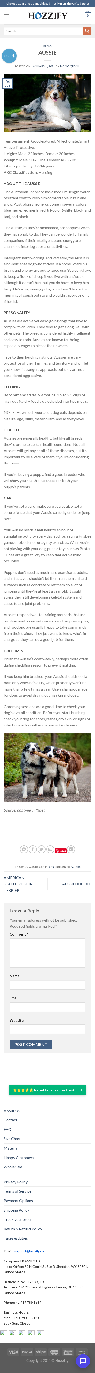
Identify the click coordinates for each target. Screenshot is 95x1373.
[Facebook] (3, 1333)
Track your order (18, 1219)
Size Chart (12, 1138)
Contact (10, 1120)
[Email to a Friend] (50, 849)
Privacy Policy (16, 1182)
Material (11, 1148)
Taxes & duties (16, 1238)
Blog (47, 46)
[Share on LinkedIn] (71, 849)
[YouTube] (22, 1333)
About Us (12, 1110)
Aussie (75, 867)
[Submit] (87, 31)
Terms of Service (17, 1191)
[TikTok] (40, 1333)
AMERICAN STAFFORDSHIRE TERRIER (19, 883)
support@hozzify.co (29, 1251)
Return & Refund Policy (23, 1228)
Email (14, 998)
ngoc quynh (70, 66)
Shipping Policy (16, 1210)
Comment (19, 934)
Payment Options (18, 1200)
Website (17, 1020)
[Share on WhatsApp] (24, 849)
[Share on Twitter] (42, 849)
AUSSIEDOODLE (76, 884)
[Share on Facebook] (33, 849)
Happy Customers (19, 1157)
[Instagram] (12, 1333)
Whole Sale (13, 1166)
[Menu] (7, 16)
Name (14, 976)
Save (63, 851)
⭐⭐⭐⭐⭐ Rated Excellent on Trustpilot (47, 1090)
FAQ (7, 1129)
